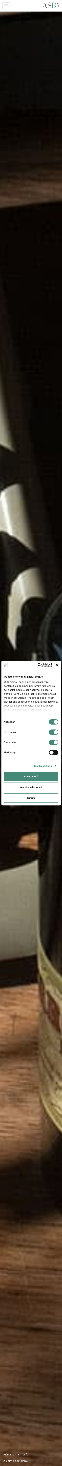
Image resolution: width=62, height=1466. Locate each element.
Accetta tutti (31, 776)
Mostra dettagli (43, 766)
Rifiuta (31, 798)
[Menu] (6, 5)
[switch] (53, 732)
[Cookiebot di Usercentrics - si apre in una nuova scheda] (39, 665)
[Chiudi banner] (57, 665)
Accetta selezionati (31, 787)
